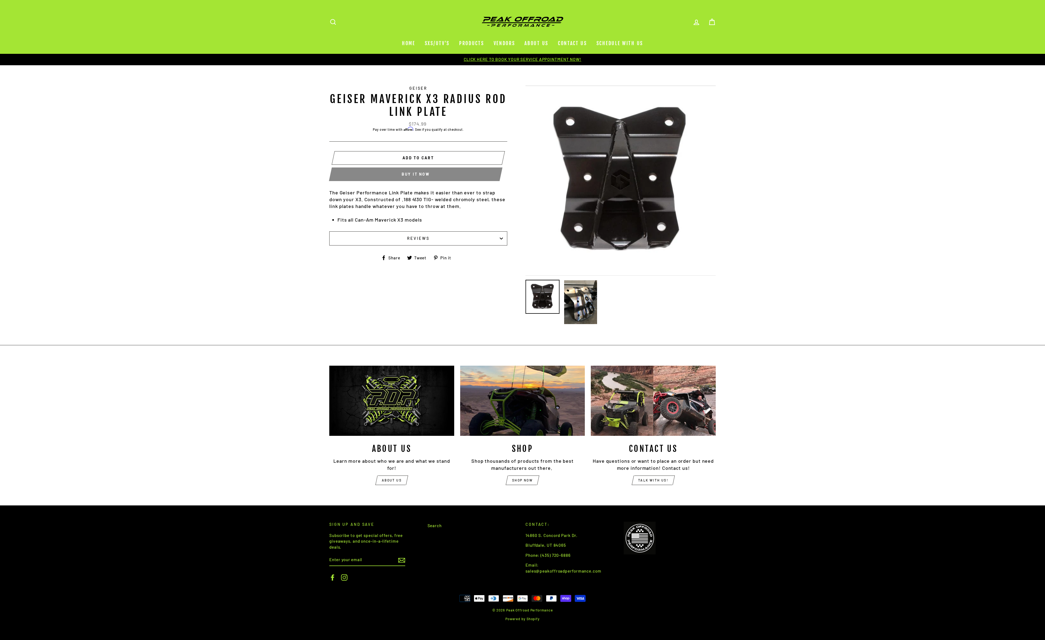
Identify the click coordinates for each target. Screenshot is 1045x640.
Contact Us (572, 43)
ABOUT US (392, 480)
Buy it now (416, 174)
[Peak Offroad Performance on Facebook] (332, 577)
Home (408, 43)
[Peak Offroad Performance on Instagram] (344, 577)
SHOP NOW (522, 480)
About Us (536, 43)
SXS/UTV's (437, 43)
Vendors (504, 43)
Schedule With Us (620, 43)
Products (471, 43)
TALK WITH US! (653, 480)
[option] (522, 59)
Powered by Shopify (522, 619)
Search (435, 525)
